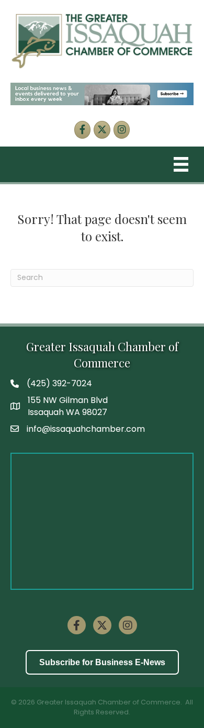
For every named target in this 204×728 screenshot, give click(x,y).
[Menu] (181, 164)
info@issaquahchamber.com (86, 429)
